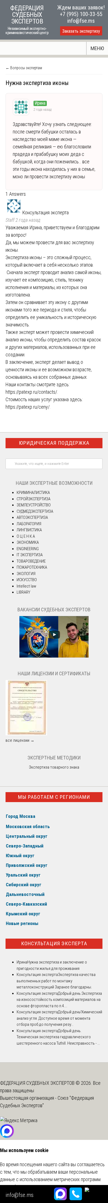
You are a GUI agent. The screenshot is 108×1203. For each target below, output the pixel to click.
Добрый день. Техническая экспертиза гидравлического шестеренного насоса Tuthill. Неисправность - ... (58, 1037)
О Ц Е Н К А (26, 536)
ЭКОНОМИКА (28, 542)
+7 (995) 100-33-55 (81, 14)
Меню (97, 48)
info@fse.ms (81, 20)
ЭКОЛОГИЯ (26, 573)
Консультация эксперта (54, 943)
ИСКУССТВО (27, 579)
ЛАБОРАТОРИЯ (29, 523)
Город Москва (20, 816)
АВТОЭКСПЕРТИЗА (32, 517)
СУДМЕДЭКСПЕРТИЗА (35, 511)
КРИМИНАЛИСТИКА (33, 492)
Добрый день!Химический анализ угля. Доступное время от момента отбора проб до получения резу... (59, 1018)
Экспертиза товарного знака (54, 767)
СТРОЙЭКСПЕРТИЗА (33, 498)
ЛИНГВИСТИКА (29, 529)
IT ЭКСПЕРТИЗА (30, 554)
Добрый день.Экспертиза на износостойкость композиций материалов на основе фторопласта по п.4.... (59, 999)
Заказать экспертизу (81, 31)
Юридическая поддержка (54, 443)
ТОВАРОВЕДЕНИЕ (31, 561)
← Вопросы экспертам (24, 68)
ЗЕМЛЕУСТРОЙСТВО (34, 505)
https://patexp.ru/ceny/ (28, 407)
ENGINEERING (28, 548)
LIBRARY (23, 592)
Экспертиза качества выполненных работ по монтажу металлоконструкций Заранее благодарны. (56, 981)
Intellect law (26, 586)
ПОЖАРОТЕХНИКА (32, 567)
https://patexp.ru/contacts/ (31, 392)
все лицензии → (20, 740)
